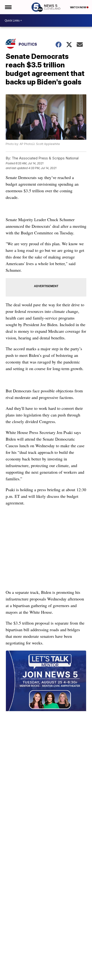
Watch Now (78, 7)
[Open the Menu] (8, 7)
